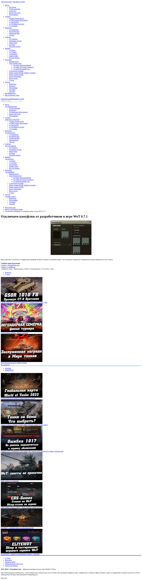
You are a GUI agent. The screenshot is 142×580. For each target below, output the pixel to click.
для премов (13, 54)
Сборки (12, 118)
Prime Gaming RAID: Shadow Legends (22, 73)
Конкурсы (12, 84)
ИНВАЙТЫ (9, 370)
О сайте (7, 558)
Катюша (12, 45)
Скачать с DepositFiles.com (10, 265)
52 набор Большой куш (21, 69)
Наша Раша (13, 43)
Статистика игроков (16, 71)
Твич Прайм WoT (15, 63)
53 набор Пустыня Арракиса (23, 67)
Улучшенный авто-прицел (18, 112)
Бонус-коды (13, 78)
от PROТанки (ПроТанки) (18, 20)
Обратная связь (6, 2)
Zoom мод (12, 11)
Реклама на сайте (19, 2)
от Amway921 (14, 22)
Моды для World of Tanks (14, 209)
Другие (11, 35)
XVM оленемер (14, 9)
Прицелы (10, 132)
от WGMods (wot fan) (16, 24)
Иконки (9, 158)
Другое (10, 195)
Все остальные (14, 58)
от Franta (12, 50)
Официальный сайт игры (14, 564)
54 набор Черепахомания (22, 65)
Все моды (12, 7)
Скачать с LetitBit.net (8, 267)
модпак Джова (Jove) (16, 18)
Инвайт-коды (14, 61)
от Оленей (13, 52)
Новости (12, 86)
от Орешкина (14, 30)
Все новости (5, 365)
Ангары (12, 91)
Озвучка (10, 145)
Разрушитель (13, 140)
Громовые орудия (15, 41)
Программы (13, 88)
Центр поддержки (11, 566)
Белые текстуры (14, 13)
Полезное (10, 171)
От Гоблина (13, 39)
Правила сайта (10, 562)
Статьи (11, 80)
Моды (11, 105)
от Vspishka (13, 26)
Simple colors (13, 56)
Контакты (8, 560)
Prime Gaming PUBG (16, 75)
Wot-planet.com (10, 207)
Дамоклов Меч (14, 33)
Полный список (14, 46)
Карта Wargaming (15, 76)
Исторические (14, 31)
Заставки (12, 90)
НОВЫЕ (8, 368)
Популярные (13, 15)
